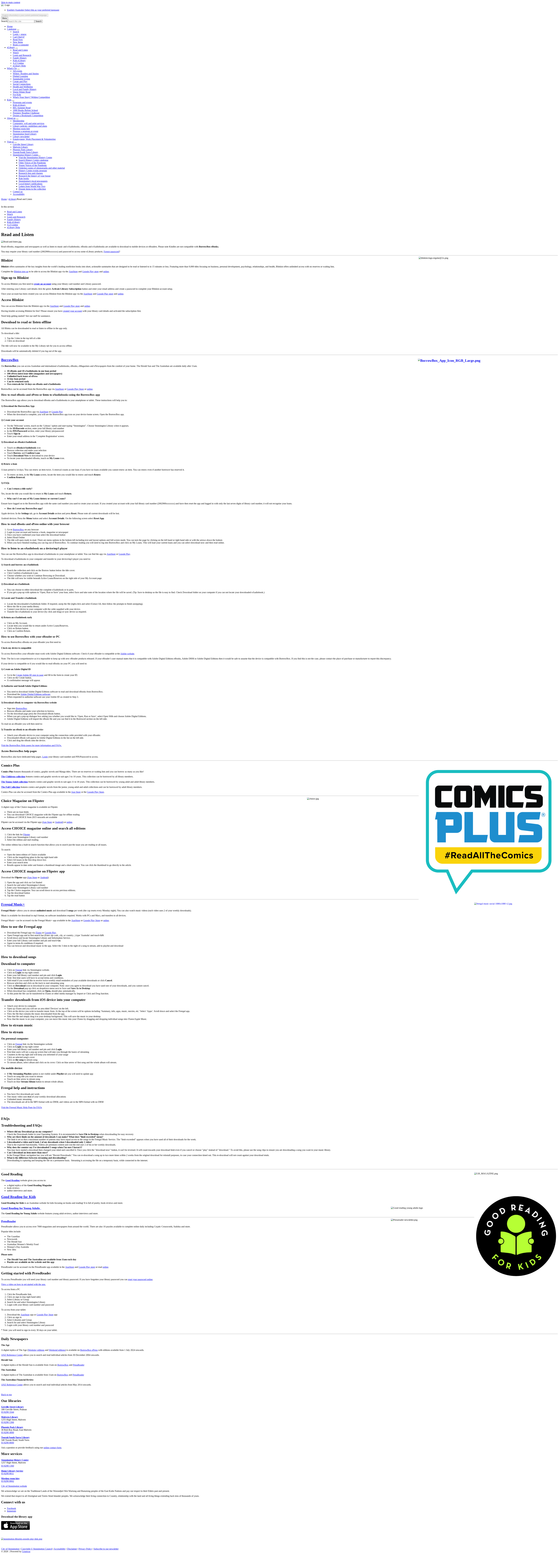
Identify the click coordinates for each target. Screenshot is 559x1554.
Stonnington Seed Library (25, 134)
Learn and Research (22, 55)
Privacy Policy (85, 1549)
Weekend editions (57, 1350)
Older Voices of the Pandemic (32, 163)
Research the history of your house (35, 176)
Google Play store (90, 271)
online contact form (52, 1447)
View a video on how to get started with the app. (23, 1284)
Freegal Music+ (13, 904)
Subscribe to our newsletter (106, 1549)
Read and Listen (20, 50)
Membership (18, 121)
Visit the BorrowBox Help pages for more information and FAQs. (31, 745)
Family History (20, 58)
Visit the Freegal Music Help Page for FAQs (21, 1107)
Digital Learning (20, 76)
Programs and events (22, 102)
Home (4, 199)
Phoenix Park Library (23, 149)
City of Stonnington (10, 1549)
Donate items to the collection (32, 189)
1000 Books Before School (25, 110)
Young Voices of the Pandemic (33, 165)
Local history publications (30, 183)
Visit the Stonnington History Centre (35, 157)
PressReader (8, 1221)
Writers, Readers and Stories (26, 73)
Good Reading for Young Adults (21, 1208)
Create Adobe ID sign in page (30, 675)
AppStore (73, 271)
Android (59, 822)
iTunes (38, 932)
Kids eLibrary (19, 60)
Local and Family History (24, 89)
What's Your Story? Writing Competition (31, 97)
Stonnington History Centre (25, 155)
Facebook (11, 1508)
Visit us (10, 142)
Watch (16, 52)
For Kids (17, 94)
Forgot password (111, 251)
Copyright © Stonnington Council (36, 1549)
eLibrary (11, 47)
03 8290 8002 (7, 1481)
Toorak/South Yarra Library (25, 152)
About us (11, 118)
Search (4, 21)
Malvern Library (20, 147)
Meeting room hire (21, 128)
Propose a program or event (25, 131)
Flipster (26, 834)
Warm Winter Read (21, 92)
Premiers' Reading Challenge (26, 113)
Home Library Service (12, 1471)
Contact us (18, 191)
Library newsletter (21, 136)
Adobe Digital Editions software (35, 694)
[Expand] (18, 29)
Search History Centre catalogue (33, 160)
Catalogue (11, 29)
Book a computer (21, 45)
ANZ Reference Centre (12, 1355)
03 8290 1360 (7, 1466)
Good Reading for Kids (18, 1197)
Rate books (24, 178)
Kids (9, 100)
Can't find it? (19, 37)
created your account (72, 311)
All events (17, 71)
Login (45, 757)
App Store (76, 792)
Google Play (57, 412)
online (106, 271)
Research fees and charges (31, 173)
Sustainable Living (21, 79)
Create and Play (20, 81)
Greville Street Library (23, 144)
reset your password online (140, 1279)
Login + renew (19, 34)
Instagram (11, 1511)
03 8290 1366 (7, 1422)
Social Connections (22, 84)
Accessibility (19, 194)
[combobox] (24, 15)
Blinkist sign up (21, 271)
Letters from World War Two (32, 186)
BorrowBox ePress (89, 1350)
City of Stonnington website (14, 1486)
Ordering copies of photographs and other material (42, 168)
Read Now (18, 39)
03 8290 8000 (7, 1442)
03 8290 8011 (7, 1473)
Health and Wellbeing (23, 86)
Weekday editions (36, 1350)
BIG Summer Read (22, 107)
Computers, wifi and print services (28, 123)
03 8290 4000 (7, 1432)
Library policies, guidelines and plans (30, 126)
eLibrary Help (19, 66)
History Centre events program (33, 170)
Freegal (18, 970)
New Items (18, 42)
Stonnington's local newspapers (33, 181)
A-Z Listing (18, 63)
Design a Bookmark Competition (28, 115)
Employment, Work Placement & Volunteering (34, 139)
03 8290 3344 (7, 1412)
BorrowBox (9, 360)
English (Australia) (33, 10)
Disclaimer (72, 1549)
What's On (12, 68)
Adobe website (127, 653)
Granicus (26, 1551)
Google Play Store (75, 389)
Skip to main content (10, 2)
